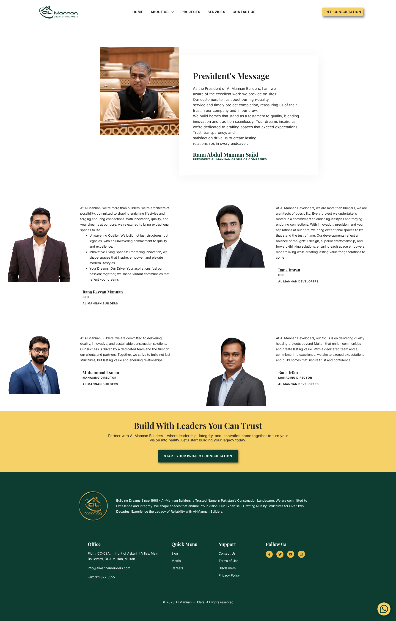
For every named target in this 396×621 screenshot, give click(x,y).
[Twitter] (279, 554)
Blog (174, 553)
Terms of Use (228, 561)
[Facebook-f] (269, 554)
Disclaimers (227, 568)
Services (216, 12)
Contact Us (244, 12)
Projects (191, 12)
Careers (177, 568)
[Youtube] (290, 554)
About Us (160, 12)
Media (176, 561)
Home (137, 12)
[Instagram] (301, 554)
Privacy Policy (229, 575)
